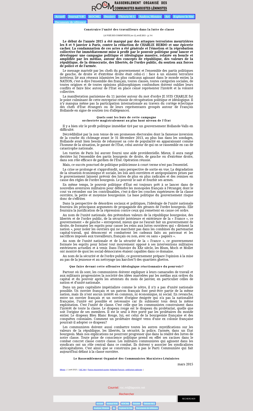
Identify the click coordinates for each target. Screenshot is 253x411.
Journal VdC (77, 16)
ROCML (94, 16)
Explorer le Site (183, 16)
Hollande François (117, 370)
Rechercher (126, 394)
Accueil (60, 16)
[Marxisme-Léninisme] (129, 9)
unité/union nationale (133, 370)
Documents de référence (70, 22)
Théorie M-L (127, 16)
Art (167, 16)
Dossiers (109, 16)
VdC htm (82, 370)
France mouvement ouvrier (98, 370)
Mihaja (62, 370)
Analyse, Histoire (150, 16)
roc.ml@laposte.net (132, 387)
